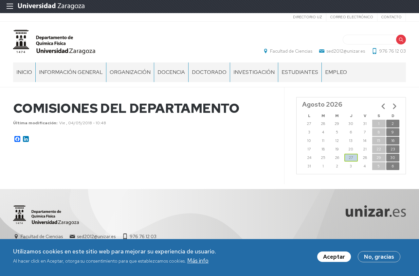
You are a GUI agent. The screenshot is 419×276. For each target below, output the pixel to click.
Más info (198, 261)
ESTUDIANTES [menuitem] (300, 72)
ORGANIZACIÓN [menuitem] (130, 72)
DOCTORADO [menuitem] (209, 72)
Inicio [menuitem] (24, 72)
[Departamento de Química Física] (54, 42)
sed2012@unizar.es (345, 51)
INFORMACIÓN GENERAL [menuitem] (71, 72)
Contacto (391, 17)
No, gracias (379, 256)
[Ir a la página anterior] (383, 106)
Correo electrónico (351, 17)
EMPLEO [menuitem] (336, 72)
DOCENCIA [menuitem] (171, 72)
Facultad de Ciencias (291, 51)
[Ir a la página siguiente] (394, 106)
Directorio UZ (307, 17)
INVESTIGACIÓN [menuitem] (254, 72)
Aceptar (334, 256)
